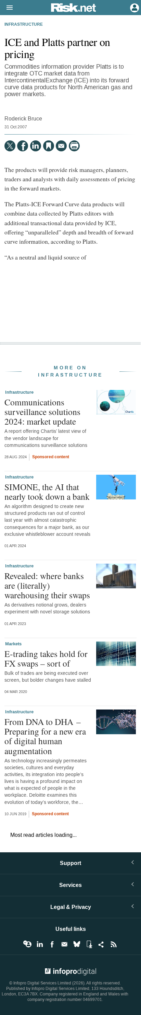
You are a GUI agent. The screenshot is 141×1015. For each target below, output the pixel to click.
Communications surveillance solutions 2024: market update (42, 411)
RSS (114, 944)
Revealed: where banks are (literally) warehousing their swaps (47, 585)
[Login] (134, 7)
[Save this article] (48, 145)
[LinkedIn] (35, 145)
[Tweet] (9, 145)
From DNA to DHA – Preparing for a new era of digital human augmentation (45, 736)
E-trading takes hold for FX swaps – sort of (46, 658)
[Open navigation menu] (6, 7)
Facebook (52, 944)
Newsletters (64, 944)
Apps (89, 944)
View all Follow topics (27, 944)
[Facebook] (22, 145)
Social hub (101, 944)
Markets (13, 644)
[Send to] (61, 145)
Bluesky (77, 944)
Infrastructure (23, 24)
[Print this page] (74, 145)
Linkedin (40, 944)
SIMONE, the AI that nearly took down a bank (47, 491)
